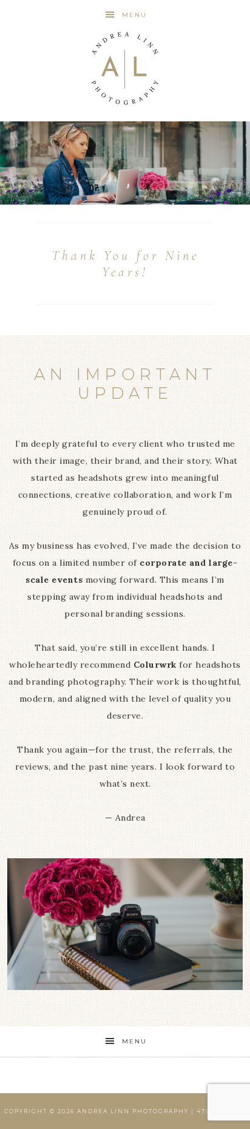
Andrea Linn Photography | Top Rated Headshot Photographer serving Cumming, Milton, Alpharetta (125, 68)
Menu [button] (134, 15)
